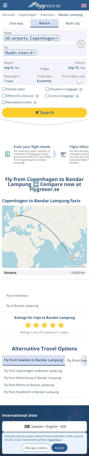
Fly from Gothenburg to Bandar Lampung (32, 378)
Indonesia (47, 15)
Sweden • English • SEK (48, 426)
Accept (59, 448)
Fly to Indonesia (17, 295)
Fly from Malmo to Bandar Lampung (29, 385)
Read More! (55, 439)
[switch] (81, 44)
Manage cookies (36, 448)
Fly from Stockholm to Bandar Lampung (31, 392)
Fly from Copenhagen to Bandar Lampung (33, 371)
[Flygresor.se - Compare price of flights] (44, 5)
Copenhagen (27, 15)
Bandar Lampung (70, 15)
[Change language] (83, 5)
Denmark (8, 15)
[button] (5, 5)
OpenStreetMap (71, 266)
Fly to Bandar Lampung (22, 306)
